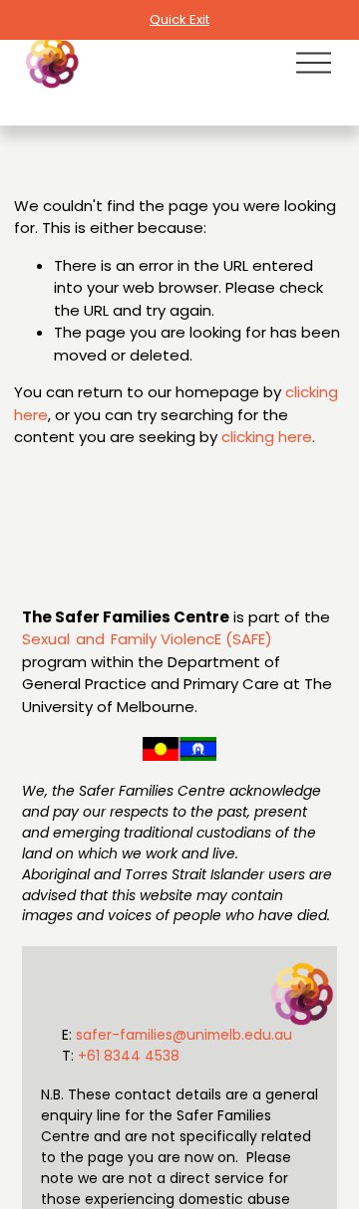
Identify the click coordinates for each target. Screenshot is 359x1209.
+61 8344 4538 (129, 1056)
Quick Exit (179, 19)
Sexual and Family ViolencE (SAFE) (147, 638)
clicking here (266, 436)
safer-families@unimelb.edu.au (184, 1035)
